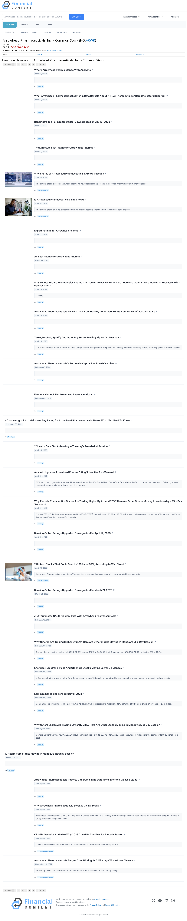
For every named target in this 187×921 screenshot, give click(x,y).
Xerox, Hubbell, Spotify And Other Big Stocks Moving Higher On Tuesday (77, 337)
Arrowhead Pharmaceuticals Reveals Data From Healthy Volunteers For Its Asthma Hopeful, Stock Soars (96, 311)
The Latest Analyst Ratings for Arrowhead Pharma (64, 147)
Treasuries (76, 32)
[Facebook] (160, 904)
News (34, 32)
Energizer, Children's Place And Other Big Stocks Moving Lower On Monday (79, 667)
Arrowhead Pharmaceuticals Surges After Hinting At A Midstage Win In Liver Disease (85, 860)
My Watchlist (153, 16)
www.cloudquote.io (102, 899)
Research (140, 54)
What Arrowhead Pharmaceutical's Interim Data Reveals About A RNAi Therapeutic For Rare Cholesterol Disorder (101, 95)
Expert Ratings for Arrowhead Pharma (57, 230)
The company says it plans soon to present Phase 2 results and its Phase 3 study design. (77, 870)
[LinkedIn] (166, 904)
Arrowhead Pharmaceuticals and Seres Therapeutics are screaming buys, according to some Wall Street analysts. (88, 574)
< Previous (8, 64)
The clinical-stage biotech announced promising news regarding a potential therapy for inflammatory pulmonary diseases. (92, 184)
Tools (49, 24)
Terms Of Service (112, 905)
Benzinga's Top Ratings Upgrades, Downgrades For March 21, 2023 (74, 590)
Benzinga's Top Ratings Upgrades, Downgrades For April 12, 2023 (73, 533)
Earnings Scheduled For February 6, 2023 (59, 693)
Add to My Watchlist (54, 50)
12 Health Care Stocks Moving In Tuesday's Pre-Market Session (72, 446)
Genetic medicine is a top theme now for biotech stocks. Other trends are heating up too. (77, 844)
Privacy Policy (95, 905)
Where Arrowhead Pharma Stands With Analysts (63, 69)
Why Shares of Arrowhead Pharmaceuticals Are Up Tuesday (70, 173)
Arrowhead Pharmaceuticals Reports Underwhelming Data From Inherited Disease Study (87, 779)
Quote (39, 54)
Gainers (40, 295)
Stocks (24, 24)
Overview (24, 32)
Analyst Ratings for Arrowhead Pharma (58, 256)
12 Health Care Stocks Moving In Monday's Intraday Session (41, 753)
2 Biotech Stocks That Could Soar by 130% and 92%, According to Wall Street (80, 564)
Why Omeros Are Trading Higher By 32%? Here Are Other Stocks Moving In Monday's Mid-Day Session (95, 641)
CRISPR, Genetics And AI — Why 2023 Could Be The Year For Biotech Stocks (79, 834)
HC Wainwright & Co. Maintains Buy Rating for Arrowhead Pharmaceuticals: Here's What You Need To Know (68, 420)
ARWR (90, 40)
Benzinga (40, 86)
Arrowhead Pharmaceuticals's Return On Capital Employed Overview (75, 363)
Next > (42, 64)
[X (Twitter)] (153, 904)
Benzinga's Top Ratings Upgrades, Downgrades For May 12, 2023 (73, 121)
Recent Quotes (130, 16)
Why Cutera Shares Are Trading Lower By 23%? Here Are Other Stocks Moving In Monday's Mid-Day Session (98, 724)
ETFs (37, 24)
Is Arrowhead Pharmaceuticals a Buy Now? (60, 199)
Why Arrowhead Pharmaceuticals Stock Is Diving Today (68, 805)
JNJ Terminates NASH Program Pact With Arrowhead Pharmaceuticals (76, 616)
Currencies (46, 32)
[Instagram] (173, 904)
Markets (9, 24)
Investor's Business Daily (45, 851)
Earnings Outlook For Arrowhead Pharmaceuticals (64, 394)
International (61, 32)
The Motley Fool (43, 190)
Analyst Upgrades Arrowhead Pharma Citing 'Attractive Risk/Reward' (75, 472)
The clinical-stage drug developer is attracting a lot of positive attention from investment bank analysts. (84, 210)
